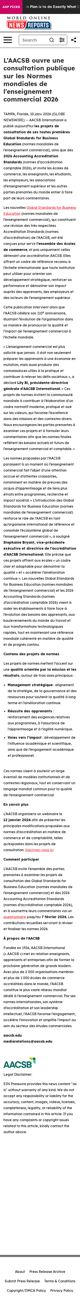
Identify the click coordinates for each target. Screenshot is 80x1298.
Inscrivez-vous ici (39, 850)
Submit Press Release (22, 1281)
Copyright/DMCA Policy (26, 1290)
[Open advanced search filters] (62, 40)
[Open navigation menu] (7, 40)
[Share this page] (74, 40)
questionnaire (14, 917)
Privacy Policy (61, 1290)
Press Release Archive (47, 1271)
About (20, 1271)
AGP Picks (11, 7)
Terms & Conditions (59, 1281)
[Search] (52, 40)
